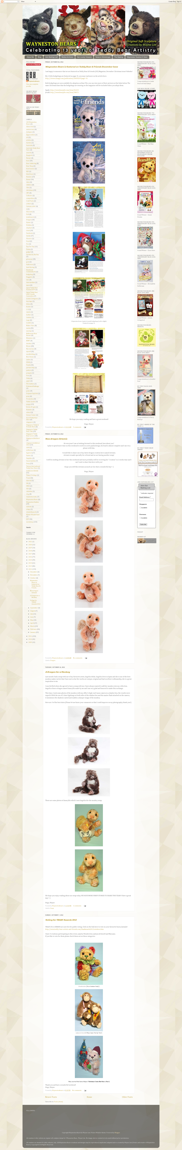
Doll (27, 214)
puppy (28, 404)
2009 (30, 642)
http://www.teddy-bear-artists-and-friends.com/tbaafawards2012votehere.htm (74, 929)
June (32, 617)
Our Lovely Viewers (84, 57)
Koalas (28, 306)
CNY (27, 193)
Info (27, 280)
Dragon (52, 660)
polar (28, 391)
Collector (29, 195)
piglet (28, 381)
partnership (30, 367)
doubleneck (30, 217)
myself (28, 351)
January (33, 632)
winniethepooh (31, 512)
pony (28, 396)
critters (28, 203)
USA (27, 489)
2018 (30, 551)
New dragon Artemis (56, 438)
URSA (28, 486)
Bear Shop (29, 166)
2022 (30, 541)
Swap (52, 908)
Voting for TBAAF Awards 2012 (61, 919)
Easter (28, 222)
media (28, 328)
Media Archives (67, 57)
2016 (30, 557)
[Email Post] (84, 427)
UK (27, 483)
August (32, 611)
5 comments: (77, 427)
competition (30, 198)
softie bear (29, 450)
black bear (29, 174)
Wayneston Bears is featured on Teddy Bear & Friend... (35, 584)
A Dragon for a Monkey (57, 671)
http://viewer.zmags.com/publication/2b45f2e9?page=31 (66, 78)
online (28, 359)
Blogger (117, 1132)
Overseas (142, 514)
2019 (30, 548)
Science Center (31, 415)
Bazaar (28, 158)
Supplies (29, 458)
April (32, 623)
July (31, 614)
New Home (29, 357)
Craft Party (30, 201)
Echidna (28, 225)
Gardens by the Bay (32, 254)
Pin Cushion (30, 384)
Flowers (29, 238)
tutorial (28, 480)
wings (28, 509)
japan (28, 285)
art (27, 137)
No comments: (78, 658)
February (33, 629)
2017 (30, 554)
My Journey (30, 349)
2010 (30, 639)
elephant (29, 228)
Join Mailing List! (51, 57)
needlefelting (30, 354)
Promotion (29, 399)
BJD (27, 171)
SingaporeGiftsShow (33, 438)
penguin (29, 373)
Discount (29, 212)
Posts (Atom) (58, 1101)
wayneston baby (31, 497)
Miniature (29, 338)
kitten (28, 304)
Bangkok (29, 155)
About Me (30, 57)
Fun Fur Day (30, 246)
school (28, 412)
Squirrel (29, 453)
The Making (118, 57)
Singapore (143, 504)
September (34, 608)
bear (27, 160)
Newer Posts (51, 1097)
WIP (27, 519)
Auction (28, 143)
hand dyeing (30, 267)
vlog (27, 494)
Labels (28, 312)
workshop (29, 522)
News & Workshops (103, 57)
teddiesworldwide (32, 471)
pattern (28, 370)
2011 (30, 636)
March (32, 626)
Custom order (30, 206)
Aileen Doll (29, 126)
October (33, 578)
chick (28, 182)
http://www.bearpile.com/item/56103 (64, 90)
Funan (28, 249)
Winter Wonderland (32, 514)
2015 (30, 560)
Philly (28, 378)
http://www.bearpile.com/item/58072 (64, 92)
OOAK (28, 362)
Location (144, 507)
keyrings (29, 301)
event (28, 230)
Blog (39, 57)
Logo (28, 320)
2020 (30, 544)
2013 (30, 566)
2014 (30, 563)
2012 (30, 569)
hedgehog (29, 274)
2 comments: (77, 906)
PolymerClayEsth (32, 393)
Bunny (28, 179)
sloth (28, 447)
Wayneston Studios (32, 502)
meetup (28, 331)
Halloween (29, 264)
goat (27, 262)
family (28, 236)
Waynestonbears (33, 81)
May (31, 620)
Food (28, 241)
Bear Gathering (31, 163)
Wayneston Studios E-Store (137, 57)
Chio (27, 187)
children (29, 185)
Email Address (145, 497)
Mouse (28, 346)
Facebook (29, 233)
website (28, 506)
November (34, 575)
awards (28, 152)
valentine (29, 491)
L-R (27, 309)
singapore (29, 422)
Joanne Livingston (32, 298)
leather (28, 315)
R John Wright (31, 407)
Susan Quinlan (30, 461)
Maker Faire (30, 325)
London (28, 323)
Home (89, 1097)
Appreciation (30, 135)
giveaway (29, 259)
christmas (29, 190)
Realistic (29, 409)
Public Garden (30, 401)
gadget (28, 252)
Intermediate (30, 282)
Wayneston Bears (32, 499)
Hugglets (29, 277)
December (33, 572)
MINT (28, 341)
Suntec (28, 455)
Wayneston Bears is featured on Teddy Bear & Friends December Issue (81, 66)
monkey (28, 343)
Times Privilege (31, 475)
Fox (27, 244)
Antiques (29, 132)
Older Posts (127, 1097)
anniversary (30, 129)
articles (28, 140)
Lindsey (28, 317)
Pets (27, 375)
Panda (28, 365)
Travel (28, 478)
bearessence (30, 168)
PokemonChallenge (32, 386)
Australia (29, 145)
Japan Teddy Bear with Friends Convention (32, 294)
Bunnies (29, 177)
